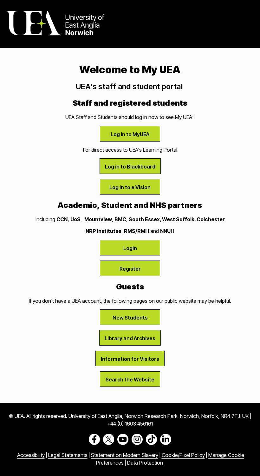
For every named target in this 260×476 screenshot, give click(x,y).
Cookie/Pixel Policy (183, 455)
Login (130, 248)
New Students (130, 317)
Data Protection (145, 462)
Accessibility (31, 455)
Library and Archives (130, 338)
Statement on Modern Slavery (124, 455)
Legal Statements (68, 455)
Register (130, 269)
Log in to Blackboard (130, 166)
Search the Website (130, 379)
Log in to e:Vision (130, 187)
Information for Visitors (130, 359)
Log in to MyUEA (130, 134)
